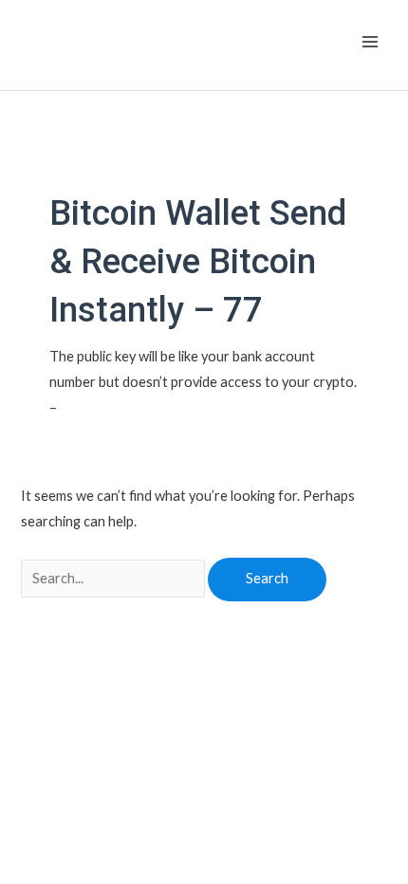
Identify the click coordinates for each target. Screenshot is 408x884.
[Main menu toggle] (370, 42)
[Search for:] (114, 578)
